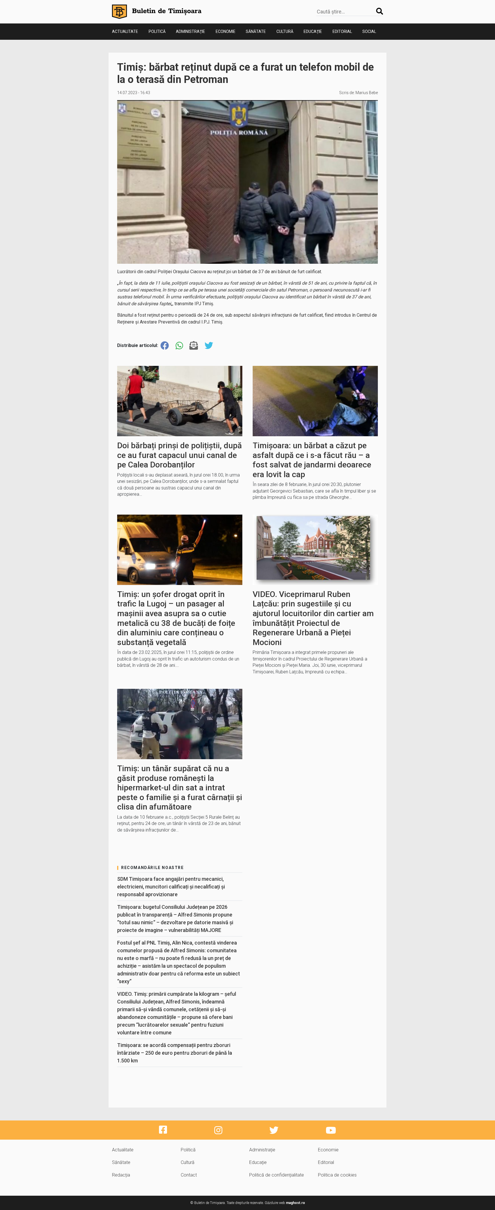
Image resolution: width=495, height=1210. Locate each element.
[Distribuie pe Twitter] (209, 345)
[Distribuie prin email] (193, 345)
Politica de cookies (337, 1175)
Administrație (190, 31)
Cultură (284, 31)
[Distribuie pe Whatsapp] (179, 345)
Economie (225, 31)
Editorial (342, 31)
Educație (313, 31)
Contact (189, 1175)
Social (369, 31)
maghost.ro (295, 1203)
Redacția (121, 1175)
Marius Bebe (366, 92)
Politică (157, 31)
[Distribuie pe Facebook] (164, 345)
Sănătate (256, 31)
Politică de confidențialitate (276, 1175)
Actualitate (125, 31)
